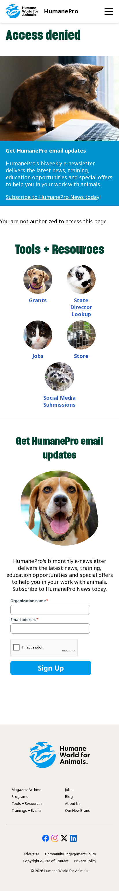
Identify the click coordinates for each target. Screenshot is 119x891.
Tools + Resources (27, 803)
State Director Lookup (81, 307)
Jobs (38, 355)
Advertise (31, 854)
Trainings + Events (27, 810)
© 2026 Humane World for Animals (59, 870)
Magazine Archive (26, 789)
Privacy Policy (85, 861)
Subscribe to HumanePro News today (52, 196)
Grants (38, 300)
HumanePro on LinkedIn (73, 838)
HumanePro (61, 11)
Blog (69, 796)
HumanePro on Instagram (54, 838)
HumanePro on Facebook (45, 838)
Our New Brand (77, 810)
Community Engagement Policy (70, 854)
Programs (20, 796)
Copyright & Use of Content (45, 861)
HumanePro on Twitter (64, 838)
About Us (73, 803)
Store (81, 355)
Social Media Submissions (59, 401)
